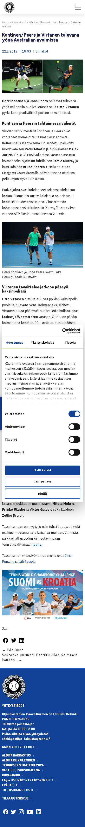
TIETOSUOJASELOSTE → (20, 790)
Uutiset (14, 22)
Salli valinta (42, 482)
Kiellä (42, 493)
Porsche (8, 561)
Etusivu (5, 22)
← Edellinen (13, 650)
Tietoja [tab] (70, 342)
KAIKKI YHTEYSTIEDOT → (20, 747)
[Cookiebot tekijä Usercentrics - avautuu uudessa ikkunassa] (62, 331)
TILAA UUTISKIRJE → (17, 798)
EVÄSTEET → (11, 785)
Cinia (68, 555)
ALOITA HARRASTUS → (18, 755)
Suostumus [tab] (15, 342)
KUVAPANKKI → (13, 775)
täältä (36, 544)
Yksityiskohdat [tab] (42, 342)
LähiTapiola (27, 561)
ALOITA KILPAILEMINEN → (20, 760)
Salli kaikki (42, 470)
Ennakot (24, 22)
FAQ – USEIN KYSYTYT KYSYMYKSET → (29, 780)
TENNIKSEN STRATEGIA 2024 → (24, 765)
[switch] (74, 426)
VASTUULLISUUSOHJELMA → (23, 770)
